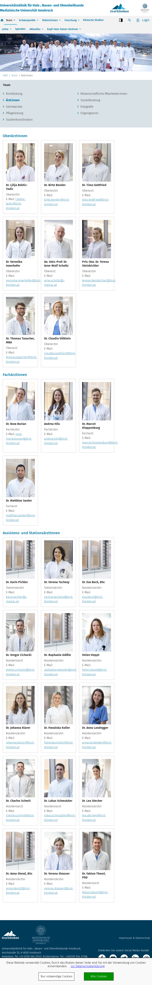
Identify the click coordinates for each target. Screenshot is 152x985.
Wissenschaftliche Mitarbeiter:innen (103, 93)
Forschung (71, 20)
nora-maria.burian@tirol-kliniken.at (19, 438)
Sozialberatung (90, 100)
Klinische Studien (93, 20)
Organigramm (89, 113)
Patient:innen (50, 20)
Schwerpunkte (27, 20)
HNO (5, 75)
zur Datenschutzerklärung (88, 966)
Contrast (121, 20)
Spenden (20, 29)
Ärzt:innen (12, 100)
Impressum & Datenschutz (134, 938)
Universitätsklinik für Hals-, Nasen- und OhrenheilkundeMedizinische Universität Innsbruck (42, 7)
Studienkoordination (19, 119)
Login (145, 20)
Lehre (5, 29)
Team (9, 20)
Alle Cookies (99, 976)
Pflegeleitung (14, 113)
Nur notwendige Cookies (56, 976)
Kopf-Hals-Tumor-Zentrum (62, 29)
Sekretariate (14, 106)
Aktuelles (34, 29)
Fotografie (86, 106)
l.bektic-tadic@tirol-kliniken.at (16, 203)
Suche (129, 20)
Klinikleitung (14, 93)
